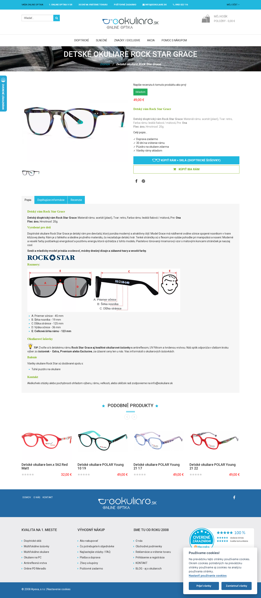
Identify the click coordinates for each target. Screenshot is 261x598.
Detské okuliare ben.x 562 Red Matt (45, 466)
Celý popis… (140, 132)
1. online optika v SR (60, 4)
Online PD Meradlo (35, 568)
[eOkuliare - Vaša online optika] (130, 16)
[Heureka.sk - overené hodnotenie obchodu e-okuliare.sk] (221, 529)
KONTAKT (142, 563)
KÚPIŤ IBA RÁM (188, 169)
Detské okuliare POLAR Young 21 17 (157, 466)
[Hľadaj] (56, 18)
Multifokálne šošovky (36, 546)
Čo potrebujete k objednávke (97, 546)
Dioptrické (81, 40)
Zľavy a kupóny (89, 563)
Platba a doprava (90, 557)
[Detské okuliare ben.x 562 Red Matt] (47, 440)
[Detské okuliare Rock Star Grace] (31, 173)
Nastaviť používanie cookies (208, 575)
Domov (105, 64)
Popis (28, 199)
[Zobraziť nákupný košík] (205, 18)
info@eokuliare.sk (156, 4)
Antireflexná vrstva (35, 563)
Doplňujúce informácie (51, 199)
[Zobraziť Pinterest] (143, 181)
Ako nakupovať (89, 540)
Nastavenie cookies (59, 589)
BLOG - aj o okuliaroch (149, 568)
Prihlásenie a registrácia (150, 557)
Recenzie (76, 199)
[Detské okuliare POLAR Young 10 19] (103, 440)
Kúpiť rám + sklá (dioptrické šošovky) (190, 160)
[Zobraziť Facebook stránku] (136, 181)
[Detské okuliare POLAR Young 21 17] (159, 440)
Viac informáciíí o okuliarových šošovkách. (149, 351)
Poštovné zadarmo (91, 568)
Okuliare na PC (32, 557)
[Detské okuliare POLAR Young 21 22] (215, 440)
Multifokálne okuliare (36, 551)
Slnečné (101, 40)
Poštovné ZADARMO (125, 4)
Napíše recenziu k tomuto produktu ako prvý (159, 84)
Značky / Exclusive (127, 40)
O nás (36, 497)
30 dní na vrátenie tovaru (93, 4)
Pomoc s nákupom (174, 40)
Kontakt (48, 497)
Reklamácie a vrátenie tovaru (153, 551)
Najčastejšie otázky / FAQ (95, 551)
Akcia (151, 40)
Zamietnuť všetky (236, 585)
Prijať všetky (203, 585)
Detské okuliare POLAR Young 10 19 (101, 466)
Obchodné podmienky (149, 546)
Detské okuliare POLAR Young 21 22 (213, 466)
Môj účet (232, 4)
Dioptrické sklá (32, 540)
